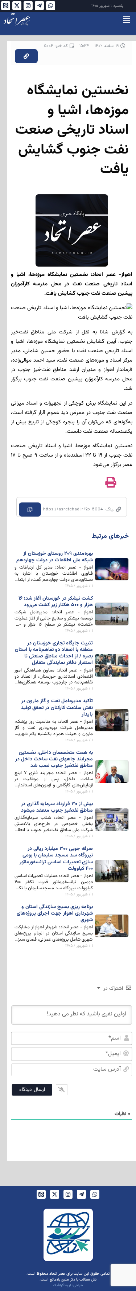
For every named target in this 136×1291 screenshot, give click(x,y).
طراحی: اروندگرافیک (68, 1285)
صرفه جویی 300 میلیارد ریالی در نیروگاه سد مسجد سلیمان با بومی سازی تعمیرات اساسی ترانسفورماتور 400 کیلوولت (56, 859)
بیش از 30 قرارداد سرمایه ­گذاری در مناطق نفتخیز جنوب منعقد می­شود (57, 807)
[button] (126, 19)
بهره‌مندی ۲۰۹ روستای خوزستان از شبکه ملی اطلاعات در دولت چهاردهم (54, 557)
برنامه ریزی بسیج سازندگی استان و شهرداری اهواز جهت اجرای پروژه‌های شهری (55, 913)
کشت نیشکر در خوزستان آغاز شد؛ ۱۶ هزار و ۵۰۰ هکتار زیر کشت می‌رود (55, 602)
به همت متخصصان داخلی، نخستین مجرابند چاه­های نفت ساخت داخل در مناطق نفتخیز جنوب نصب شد (54, 759)
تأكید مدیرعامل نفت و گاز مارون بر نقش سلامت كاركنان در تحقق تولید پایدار (57, 707)
